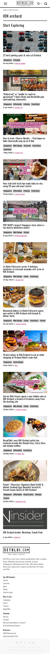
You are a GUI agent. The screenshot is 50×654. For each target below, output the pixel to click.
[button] (5, 3)
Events (26, 232)
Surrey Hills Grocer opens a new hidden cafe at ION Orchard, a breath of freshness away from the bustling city (24, 399)
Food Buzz (35, 104)
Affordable (17, 104)
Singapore (8, 60)
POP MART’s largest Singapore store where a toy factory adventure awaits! (23, 226)
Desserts (27, 146)
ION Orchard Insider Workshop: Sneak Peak (23, 532)
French (42, 321)
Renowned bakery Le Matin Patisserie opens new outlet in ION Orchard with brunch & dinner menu (23, 313)
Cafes (26, 276)
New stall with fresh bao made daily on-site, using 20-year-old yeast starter (23, 185)
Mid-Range (17, 146)
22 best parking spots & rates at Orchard (22, 55)
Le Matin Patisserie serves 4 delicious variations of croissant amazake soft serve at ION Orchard (23, 269)
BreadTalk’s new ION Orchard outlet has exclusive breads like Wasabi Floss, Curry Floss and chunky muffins (24, 443)
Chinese (26, 104)
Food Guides (18, 362)
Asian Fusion (28, 494)
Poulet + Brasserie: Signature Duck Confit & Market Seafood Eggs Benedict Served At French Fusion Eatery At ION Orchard (23, 487)
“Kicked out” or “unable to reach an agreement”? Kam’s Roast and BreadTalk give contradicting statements (23, 96)
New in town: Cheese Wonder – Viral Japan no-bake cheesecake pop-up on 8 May (24, 139)
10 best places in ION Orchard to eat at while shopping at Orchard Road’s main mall (23, 356)
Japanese (7, 149)
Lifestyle (16, 60)
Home (5, 10)
